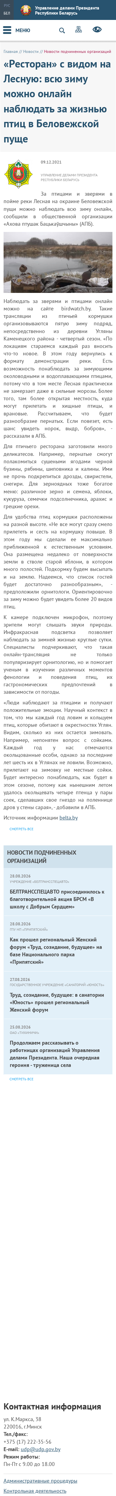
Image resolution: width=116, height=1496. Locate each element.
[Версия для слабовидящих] (97, 30)
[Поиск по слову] (64, 30)
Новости (31, 51)
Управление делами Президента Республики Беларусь (67, 10)
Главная (11, 51)
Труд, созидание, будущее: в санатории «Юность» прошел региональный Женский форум (57, 1002)
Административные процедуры (40, 1480)
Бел (7, 13)
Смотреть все (21, 1079)
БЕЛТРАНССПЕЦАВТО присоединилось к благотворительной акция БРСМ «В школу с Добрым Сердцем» (57, 899)
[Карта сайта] (78, 30)
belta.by (68, 817)
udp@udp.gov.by (40, 1449)
